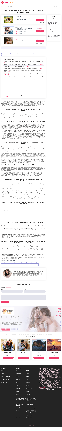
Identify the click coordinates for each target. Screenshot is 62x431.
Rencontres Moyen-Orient (6, 262)
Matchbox (41, 64)
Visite (40, 20)
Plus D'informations (40, 22)
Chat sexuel (17, 410)
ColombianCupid (18, 373)
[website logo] (8, 19)
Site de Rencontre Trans (30, 402)
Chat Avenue (18, 379)
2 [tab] (60, 322)
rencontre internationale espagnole (28, 249)
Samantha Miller (16, 269)
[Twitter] (6, 55)
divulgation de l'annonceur (44, 387)
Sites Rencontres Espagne (25, 262)
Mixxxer (27, 376)
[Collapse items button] (23, 48)
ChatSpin (27, 377)
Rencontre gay (18, 417)
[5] (10, 287)
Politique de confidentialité (5, 376)
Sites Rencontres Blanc (34, 262)
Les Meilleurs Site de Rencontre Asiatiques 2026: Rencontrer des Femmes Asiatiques (31, 411)
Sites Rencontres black (29, 404)
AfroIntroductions (18, 374)
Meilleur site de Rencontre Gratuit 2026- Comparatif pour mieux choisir (31, 408)
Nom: (2, 289)
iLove (41, 68)
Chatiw (27, 379)
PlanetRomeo (10, 71)
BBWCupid (17, 391)
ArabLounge (10, 77)
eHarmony (27, 66)
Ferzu (4, 62)
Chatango (11, 83)
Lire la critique (8, 355)
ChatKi (17, 377)
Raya (16, 370)
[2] (7, 287)
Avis (31, 2)
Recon (27, 374)
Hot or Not (17, 394)
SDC (27, 371)
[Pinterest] (8, 55)
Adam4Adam (10, 86)
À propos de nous (4, 382)
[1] (6, 287)
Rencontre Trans (29, 417)
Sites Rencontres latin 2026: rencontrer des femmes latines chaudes (53, 19)
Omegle (27, 373)
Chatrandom (28, 380)
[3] (8, 287)
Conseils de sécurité (4, 374)
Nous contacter (3, 373)
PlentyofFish (17, 376)
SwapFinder (7, 74)
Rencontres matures (29, 419)
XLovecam (27, 370)
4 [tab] (60, 325)
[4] (9, 287)
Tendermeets (18, 421)
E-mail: (25, 289)
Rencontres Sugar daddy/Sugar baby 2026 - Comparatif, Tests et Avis (31, 415)
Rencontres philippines (15, 262)
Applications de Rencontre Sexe (39, 2)
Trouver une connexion (50, 2)
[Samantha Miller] (7, 273)
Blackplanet (7, 80)
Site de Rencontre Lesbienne (20, 414)
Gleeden (27, 385)
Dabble (6, 93)
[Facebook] (2, 55)
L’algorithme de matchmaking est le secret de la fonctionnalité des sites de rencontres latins (54, 30)
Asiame (17, 371)
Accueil (27, 2)
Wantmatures (18, 388)
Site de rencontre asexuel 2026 (20, 396)
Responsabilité (3, 377)
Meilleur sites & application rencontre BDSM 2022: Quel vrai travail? (31, 399)
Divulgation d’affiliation (5, 379)
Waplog (6, 96)
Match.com (28, 382)
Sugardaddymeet (29, 388)
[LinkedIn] (4, 55)
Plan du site (3, 380)
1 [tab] (60, 321)
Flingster (17, 382)
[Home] (7, 2)
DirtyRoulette (18, 380)
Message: (3, 293)
